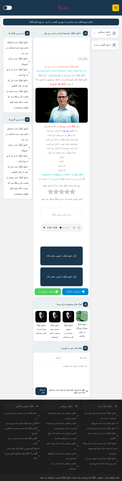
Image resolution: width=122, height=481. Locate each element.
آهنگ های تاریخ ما (57, 84)
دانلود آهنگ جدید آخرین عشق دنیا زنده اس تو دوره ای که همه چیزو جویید (100, 461)
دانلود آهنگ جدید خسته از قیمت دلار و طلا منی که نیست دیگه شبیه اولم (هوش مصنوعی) (17, 99)
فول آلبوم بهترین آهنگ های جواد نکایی (22, 448)
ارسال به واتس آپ (46, 292)
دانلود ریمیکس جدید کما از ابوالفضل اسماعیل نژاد (62, 456)
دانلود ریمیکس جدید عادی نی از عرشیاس (63, 466)
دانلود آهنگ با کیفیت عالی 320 (59, 256)
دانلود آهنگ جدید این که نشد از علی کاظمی (18, 83)
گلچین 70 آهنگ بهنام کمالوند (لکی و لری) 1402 (21, 456)
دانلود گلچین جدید (103, 45)
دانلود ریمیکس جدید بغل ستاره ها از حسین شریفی (62, 415)
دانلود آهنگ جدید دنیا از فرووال (18, 61)
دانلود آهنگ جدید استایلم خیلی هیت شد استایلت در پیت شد (17, 47)
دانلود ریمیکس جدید (104, 33)
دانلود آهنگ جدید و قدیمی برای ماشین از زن (21, 415)
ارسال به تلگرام (73, 292)
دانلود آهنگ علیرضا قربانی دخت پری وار (62, 33)
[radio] (72, 192)
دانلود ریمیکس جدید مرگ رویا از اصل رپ (61, 446)
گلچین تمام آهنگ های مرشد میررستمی (21, 423)
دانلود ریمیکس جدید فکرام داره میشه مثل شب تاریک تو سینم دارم (62, 425)
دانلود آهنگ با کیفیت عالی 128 (59, 277)
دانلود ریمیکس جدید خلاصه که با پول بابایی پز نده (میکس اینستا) (62, 435)
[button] (115, 7)
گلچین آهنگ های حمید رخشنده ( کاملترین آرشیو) (21, 430)
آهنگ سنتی (83, 59)
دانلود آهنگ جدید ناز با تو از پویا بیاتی (17, 72)
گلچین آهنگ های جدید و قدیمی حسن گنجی (22, 440)
